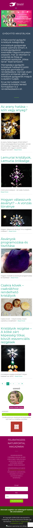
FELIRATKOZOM (16, 501)
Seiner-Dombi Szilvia (16, 407)
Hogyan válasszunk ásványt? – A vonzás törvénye (16, 203)
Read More (18, 150)
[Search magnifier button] (29, 414)
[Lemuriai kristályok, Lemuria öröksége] (16, 175)
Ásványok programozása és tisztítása (14, 242)
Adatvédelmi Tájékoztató (20, 521)
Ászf (21, 523)
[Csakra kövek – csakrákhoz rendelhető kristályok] (16, 307)
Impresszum (14, 523)
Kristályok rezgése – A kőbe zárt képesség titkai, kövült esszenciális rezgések (16, 335)
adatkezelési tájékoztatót (17, 470)
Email (16, 485)
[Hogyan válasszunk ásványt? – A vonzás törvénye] (16, 218)
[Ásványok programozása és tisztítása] (16, 260)
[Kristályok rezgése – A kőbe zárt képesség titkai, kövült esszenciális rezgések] (16, 358)
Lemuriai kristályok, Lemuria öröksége (16, 159)
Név (16, 493)
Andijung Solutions (16, 519)
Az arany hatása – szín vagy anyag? (14, 108)
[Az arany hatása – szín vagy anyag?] (16, 126)
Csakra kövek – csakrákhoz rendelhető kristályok (12, 290)
